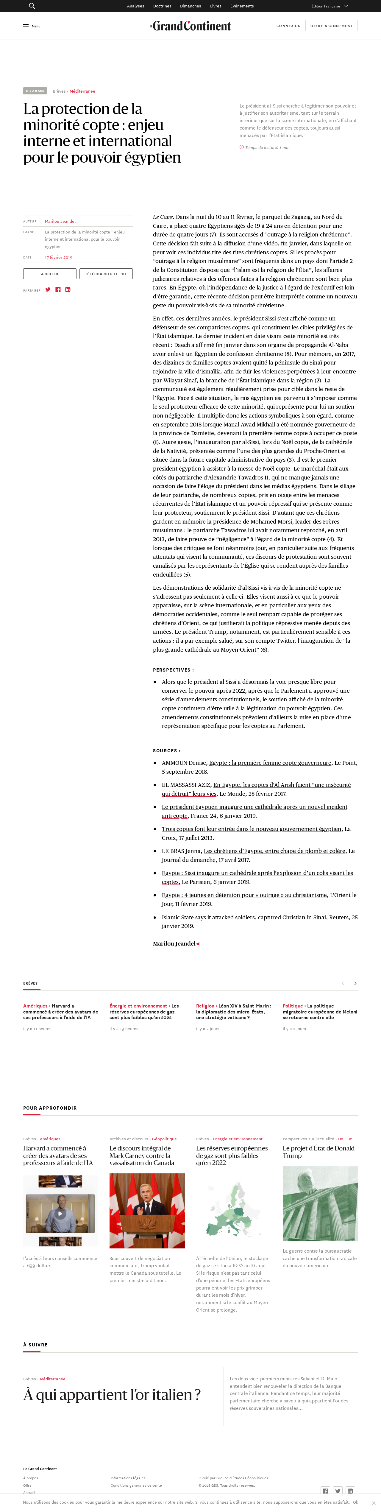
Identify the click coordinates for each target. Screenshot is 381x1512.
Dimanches (190, 5)
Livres (215, 5)
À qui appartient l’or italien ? (112, 1396)
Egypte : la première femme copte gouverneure (270, 762)
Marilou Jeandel (60, 221)
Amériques (50, 1138)
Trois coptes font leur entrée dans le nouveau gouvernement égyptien (251, 829)
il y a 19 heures (124, 1028)
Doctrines (162, 5)
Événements (242, 5)
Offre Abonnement (331, 25)
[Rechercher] (56, 6)
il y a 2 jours (207, 1028)
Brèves (59, 91)
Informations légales (128, 1477)
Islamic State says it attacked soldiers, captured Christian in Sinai (244, 917)
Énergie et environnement (238, 1138)
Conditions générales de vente (136, 1485)
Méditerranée (82, 91)
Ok (355, 1502)
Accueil (29, 1492)
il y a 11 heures (37, 1028)
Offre (27, 1485)
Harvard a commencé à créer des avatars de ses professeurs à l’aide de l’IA (58, 1156)
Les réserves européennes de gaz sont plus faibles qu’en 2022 (232, 1156)
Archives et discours (129, 1138)
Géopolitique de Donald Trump (181, 1138)
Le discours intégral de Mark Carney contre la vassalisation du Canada (142, 1156)
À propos (30, 1477)
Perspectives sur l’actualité (308, 1138)
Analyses (135, 5)
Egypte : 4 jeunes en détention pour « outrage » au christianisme (244, 895)
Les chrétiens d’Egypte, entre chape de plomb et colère (274, 851)
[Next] (355, 983)
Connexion (289, 25)
